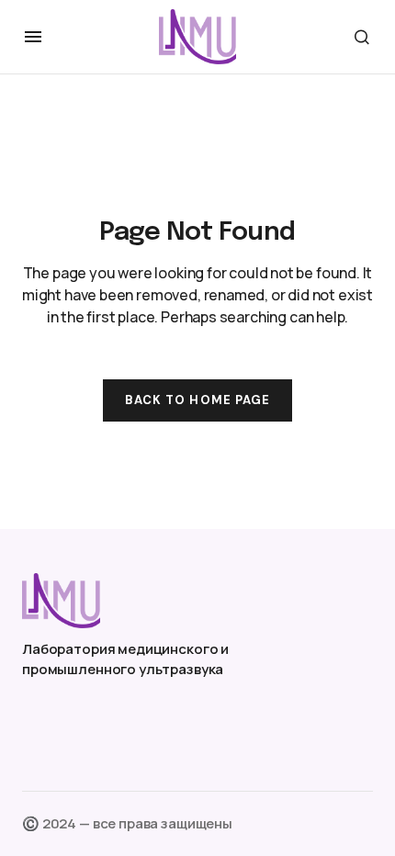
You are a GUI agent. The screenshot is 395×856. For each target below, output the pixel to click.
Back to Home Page (197, 400)
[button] (33, 37)
